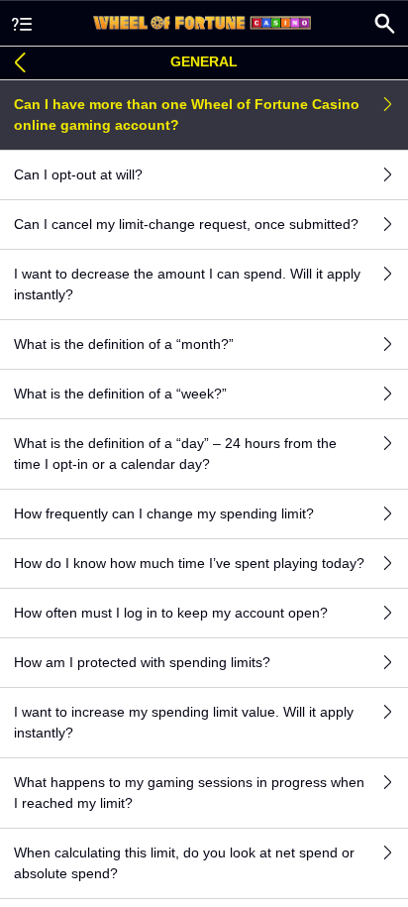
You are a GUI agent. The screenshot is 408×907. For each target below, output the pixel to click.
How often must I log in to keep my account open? (171, 613)
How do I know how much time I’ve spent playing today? (189, 563)
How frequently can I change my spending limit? (164, 513)
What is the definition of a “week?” (120, 393)
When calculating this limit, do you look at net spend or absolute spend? (184, 863)
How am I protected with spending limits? (142, 662)
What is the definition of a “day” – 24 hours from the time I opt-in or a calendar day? (175, 453)
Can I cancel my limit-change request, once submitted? (186, 224)
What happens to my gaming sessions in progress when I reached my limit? (189, 792)
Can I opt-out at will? (78, 174)
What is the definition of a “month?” (124, 344)
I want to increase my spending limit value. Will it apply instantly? (184, 722)
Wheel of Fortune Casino (204, 23)
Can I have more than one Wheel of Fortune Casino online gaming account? (186, 114)
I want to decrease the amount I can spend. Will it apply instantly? (187, 284)
